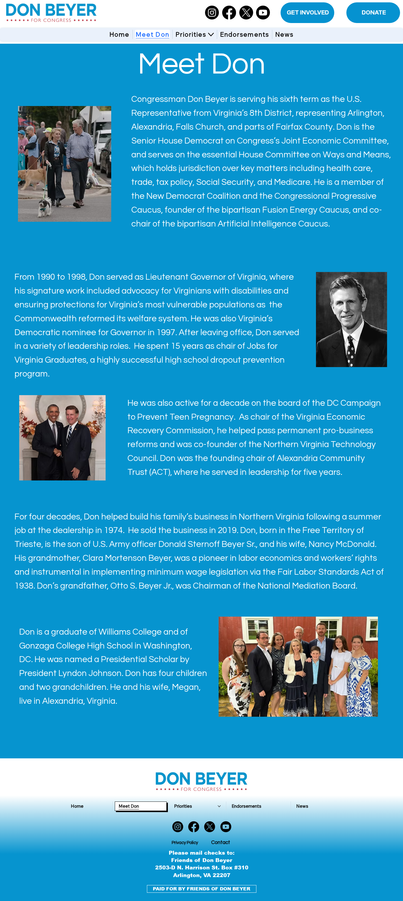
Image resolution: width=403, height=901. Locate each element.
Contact (220, 842)
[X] (246, 12)
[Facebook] (229, 12)
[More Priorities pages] (211, 35)
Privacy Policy (185, 842)
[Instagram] (212, 12)
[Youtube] (263, 12)
